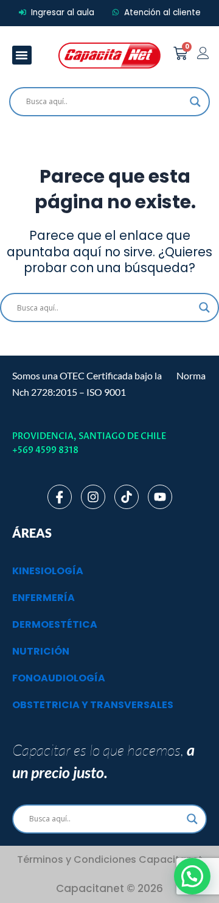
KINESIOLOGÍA (47, 571)
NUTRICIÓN (40, 651)
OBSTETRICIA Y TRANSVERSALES (92, 705)
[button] (22, 55)
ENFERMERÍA (43, 598)
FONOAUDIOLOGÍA (58, 678)
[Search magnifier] (195, 101)
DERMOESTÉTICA (54, 624)
